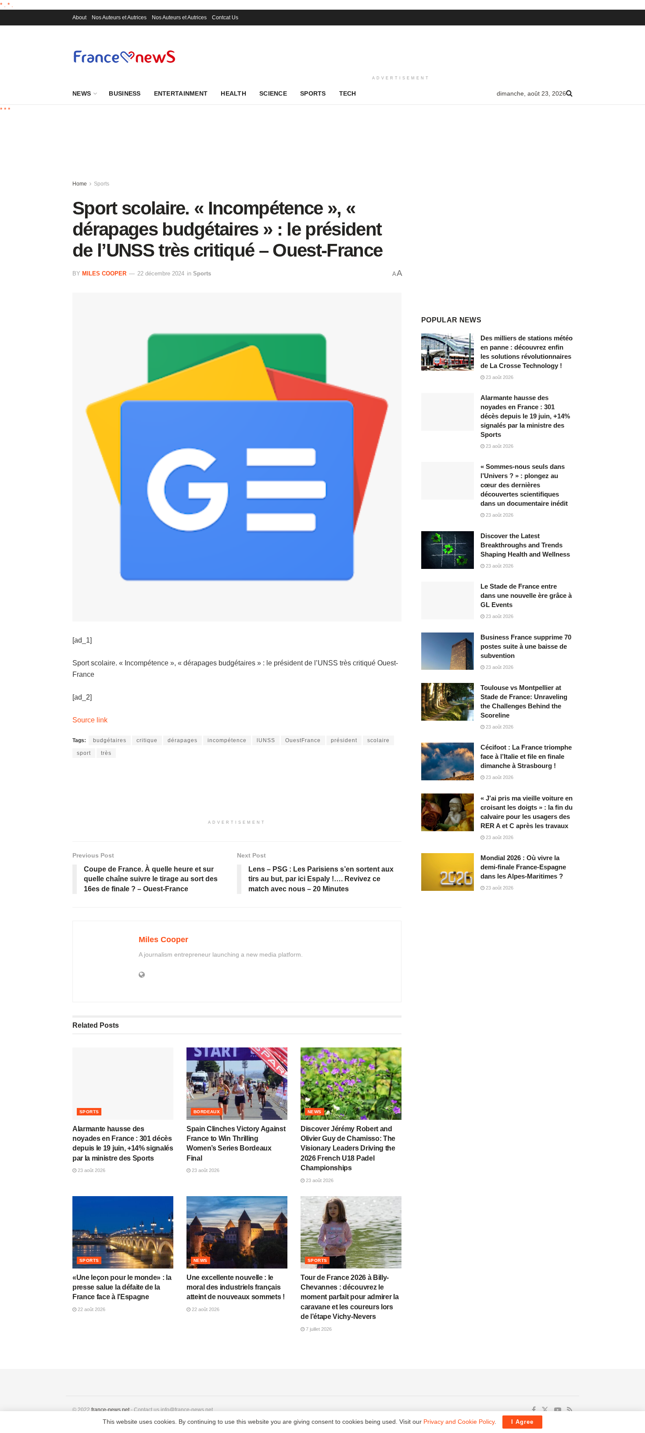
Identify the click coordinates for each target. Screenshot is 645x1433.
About (79, 17)
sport (84, 753)
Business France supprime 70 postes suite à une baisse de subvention (525, 646)
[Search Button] (569, 93)
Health (233, 93)
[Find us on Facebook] (534, 1410)
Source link (90, 720)
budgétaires (109, 740)
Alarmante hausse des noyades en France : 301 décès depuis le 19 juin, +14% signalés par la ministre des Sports (525, 416)
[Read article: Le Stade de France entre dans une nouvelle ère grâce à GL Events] (447, 600)
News (81, 93)
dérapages (182, 740)
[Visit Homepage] (124, 56)
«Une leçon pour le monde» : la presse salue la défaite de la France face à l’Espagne (121, 1287)
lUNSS (266, 740)
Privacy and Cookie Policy (458, 1421)
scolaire (378, 740)
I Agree (522, 1422)
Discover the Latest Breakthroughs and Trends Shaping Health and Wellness (525, 545)
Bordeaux (207, 1111)
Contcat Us (225, 17)
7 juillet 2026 (318, 1329)
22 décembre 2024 (160, 273)
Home (79, 184)
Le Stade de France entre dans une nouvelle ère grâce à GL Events (526, 595)
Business (124, 93)
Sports (313, 93)
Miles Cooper (104, 273)
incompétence (227, 740)
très (106, 753)
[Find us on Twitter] (544, 1410)
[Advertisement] (401, 48)
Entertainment (181, 93)
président (344, 740)
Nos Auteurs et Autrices (119, 17)
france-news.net (110, 1410)
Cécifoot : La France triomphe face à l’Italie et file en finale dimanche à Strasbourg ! (526, 756)
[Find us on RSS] (570, 1410)
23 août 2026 (90, 1170)
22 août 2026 (90, 1309)
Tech (347, 93)
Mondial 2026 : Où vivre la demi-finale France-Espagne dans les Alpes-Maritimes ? (523, 867)
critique (147, 740)
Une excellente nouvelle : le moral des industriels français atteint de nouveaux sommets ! (235, 1287)
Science (273, 93)
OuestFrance (303, 740)
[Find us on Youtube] (557, 1410)
